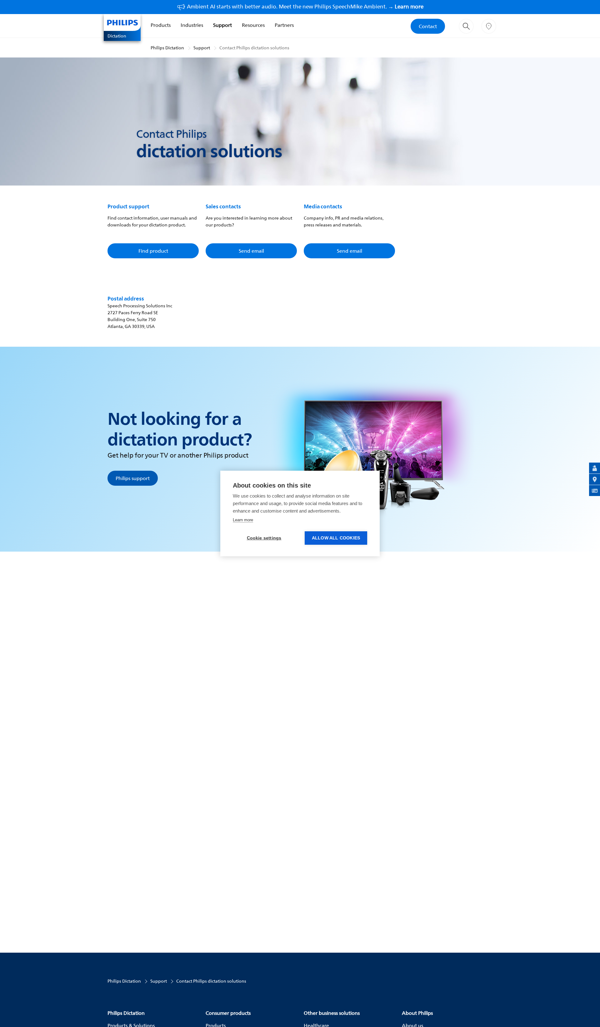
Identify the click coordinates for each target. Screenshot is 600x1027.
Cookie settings (264, 538)
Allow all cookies (336, 538)
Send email (251, 250)
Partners (284, 25)
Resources (253, 25)
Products (161, 25)
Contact (428, 26)
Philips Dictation (167, 48)
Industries (192, 25)
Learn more (243, 520)
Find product (153, 250)
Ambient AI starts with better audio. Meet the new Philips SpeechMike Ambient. (305, 6)
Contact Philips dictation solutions (254, 48)
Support (222, 25)
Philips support (133, 478)
